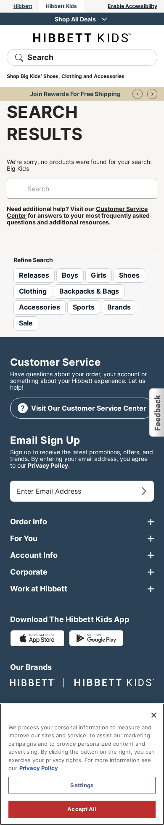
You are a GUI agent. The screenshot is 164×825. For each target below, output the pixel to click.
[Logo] (82, 37)
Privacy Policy (48, 465)
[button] (156, 413)
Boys (70, 275)
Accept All (81, 809)
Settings (81, 785)
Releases (34, 275)
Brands (119, 307)
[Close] (154, 715)
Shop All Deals (75, 19)
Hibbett (22, 6)
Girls (98, 275)
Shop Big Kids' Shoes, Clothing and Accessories (65, 76)
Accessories (39, 307)
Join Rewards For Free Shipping (75, 93)
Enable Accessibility (132, 6)
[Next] (152, 94)
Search (40, 57)
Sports (84, 307)
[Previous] (137, 94)
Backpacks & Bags (89, 291)
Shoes (129, 275)
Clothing (33, 291)
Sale (26, 323)
